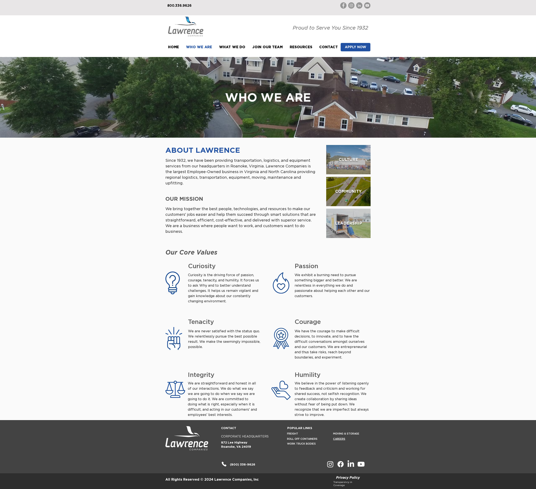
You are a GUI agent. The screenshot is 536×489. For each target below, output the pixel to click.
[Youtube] (361, 464)
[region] (348, 159)
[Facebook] (343, 5)
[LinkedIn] (359, 5)
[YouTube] (367, 5)
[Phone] (224, 464)
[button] (232, 47)
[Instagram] (351, 5)
